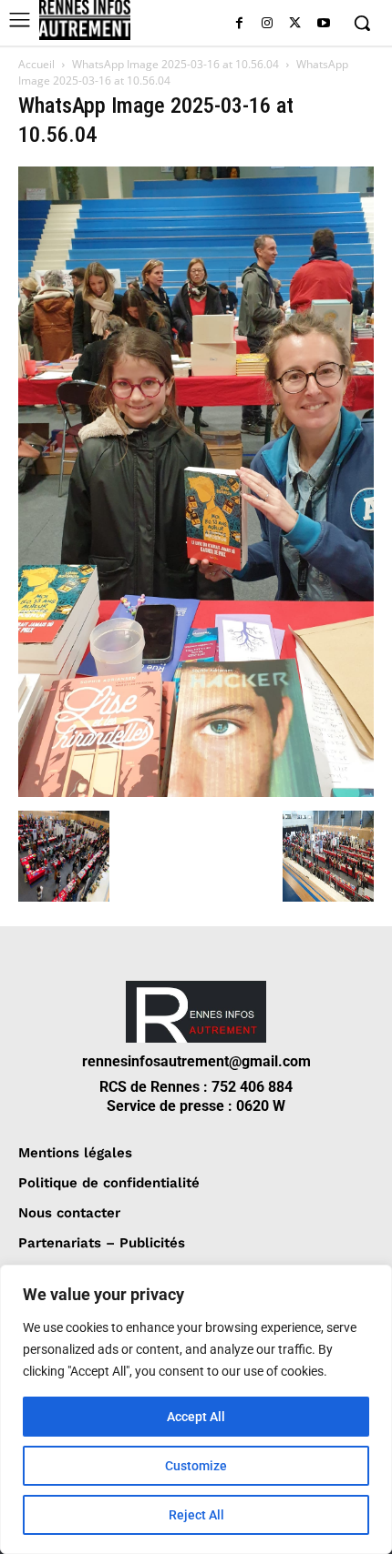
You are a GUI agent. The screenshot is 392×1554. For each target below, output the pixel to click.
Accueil (36, 64)
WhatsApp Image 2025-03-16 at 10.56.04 (175, 64)
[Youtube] (323, 24)
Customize (196, 1465)
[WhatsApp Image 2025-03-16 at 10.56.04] (196, 792)
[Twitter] (295, 24)
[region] (196, 1409)
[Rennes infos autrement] (84, 20)
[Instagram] (267, 24)
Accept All (196, 1416)
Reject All (196, 1515)
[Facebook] (239, 24)
